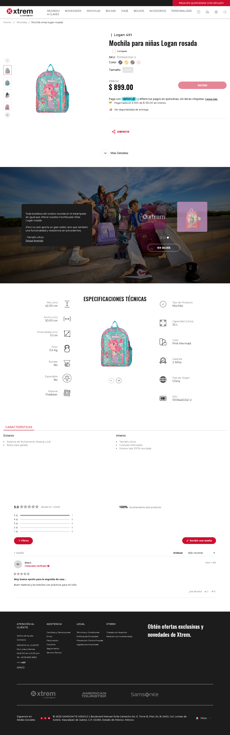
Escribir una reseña (202, 541)
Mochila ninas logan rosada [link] (47, 22)
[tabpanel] (115, 461)
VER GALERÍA (163, 247)
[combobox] (203, 718)
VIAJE (124, 10)
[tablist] (115, 428)
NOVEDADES (73, 10)
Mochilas (22, 22)
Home (7, 22)
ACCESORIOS (158, 10)
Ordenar (178, 552)
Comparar (122, 51)
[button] (43, 515)
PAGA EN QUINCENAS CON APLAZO (201, 3)
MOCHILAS (93, 10)
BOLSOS (139, 10)
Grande (128, 70)
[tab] (18, 427)
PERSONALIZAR (181, 10)
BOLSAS (111, 10)
